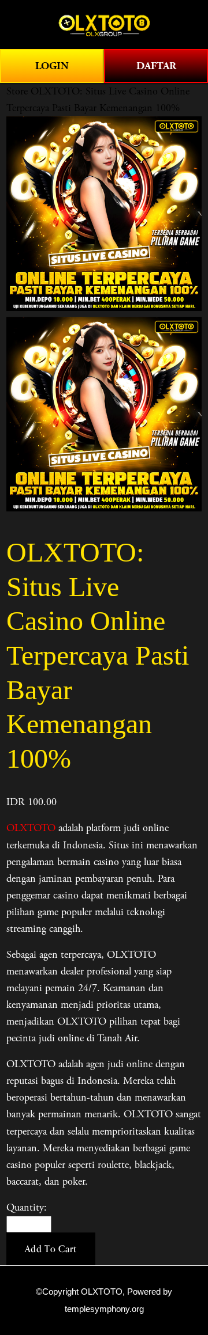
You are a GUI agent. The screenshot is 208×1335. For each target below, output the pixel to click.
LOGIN (52, 66)
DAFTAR (156, 66)
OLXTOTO (30, 828)
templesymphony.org (104, 1309)
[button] (50, 1249)
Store (17, 91)
